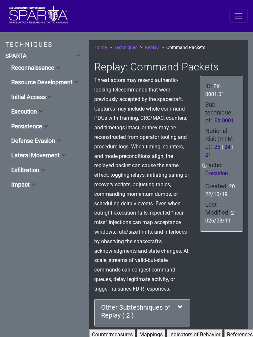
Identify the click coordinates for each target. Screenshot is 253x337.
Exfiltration (25, 170)
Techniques (125, 47)
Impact (20, 184)
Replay (152, 47)
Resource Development (41, 82)
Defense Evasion (33, 141)
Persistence (26, 126)
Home (101, 47)
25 (217, 147)
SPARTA (16, 56)
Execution (24, 111)
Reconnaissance (32, 68)
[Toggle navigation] (238, 16)
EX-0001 (224, 120)
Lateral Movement (35, 155)
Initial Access (28, 97)
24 (227, 147)
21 (208, 155)
